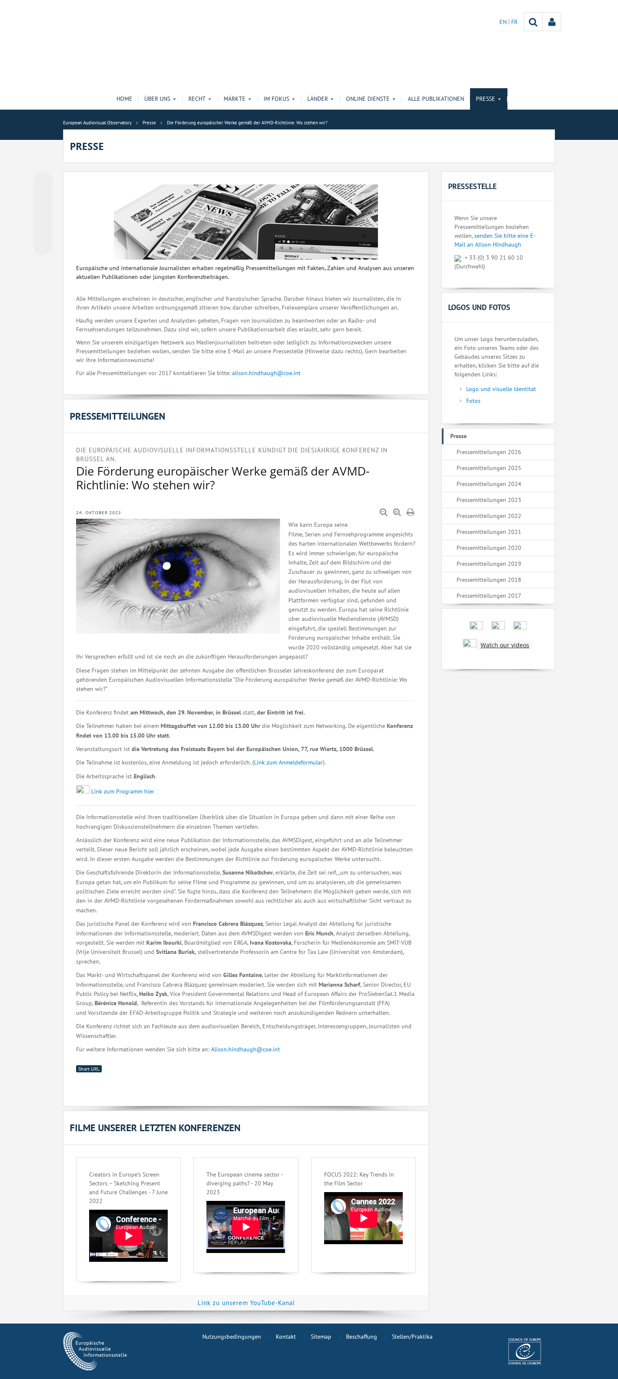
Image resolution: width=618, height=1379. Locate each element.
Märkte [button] (235, 98)
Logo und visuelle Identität (501, 389)
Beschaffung (361, 1336)
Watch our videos (505, 645)
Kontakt (286, 1336)
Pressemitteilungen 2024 (489, 484)
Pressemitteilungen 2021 (489, 532)
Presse (458, 436)
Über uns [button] (157, 98)
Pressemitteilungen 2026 (489, 452)
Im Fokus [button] (276, 98)
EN (503, 22)
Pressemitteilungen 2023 (489, 500)
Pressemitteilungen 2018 (489, 579)
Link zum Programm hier (122, 791)
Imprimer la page (411, 512)
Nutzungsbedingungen (231, 1336)
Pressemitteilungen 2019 (489, 563)
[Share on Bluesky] (43, 182)
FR (514, 22)
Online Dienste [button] (368, 98)
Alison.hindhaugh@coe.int (245, 1049)
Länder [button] (317, 98)
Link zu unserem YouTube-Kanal (246, 1303)
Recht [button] (197, 98)
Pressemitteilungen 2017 (489, 595)
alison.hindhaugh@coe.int (266, 373)
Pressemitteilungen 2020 (489, 548)
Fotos (473, 401)
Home (124, 98)
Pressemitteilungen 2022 (489, 516)
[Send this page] (43, 245)
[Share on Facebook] (43, 214)
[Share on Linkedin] (43, 229)
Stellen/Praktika (412, 1336)
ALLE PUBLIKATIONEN (436, 98)
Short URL (89, 1069)
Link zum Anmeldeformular (288, 762)
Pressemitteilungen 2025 (489, 468)
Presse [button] (485, 98)
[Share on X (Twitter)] (43, 198)
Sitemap (321, 1336)
